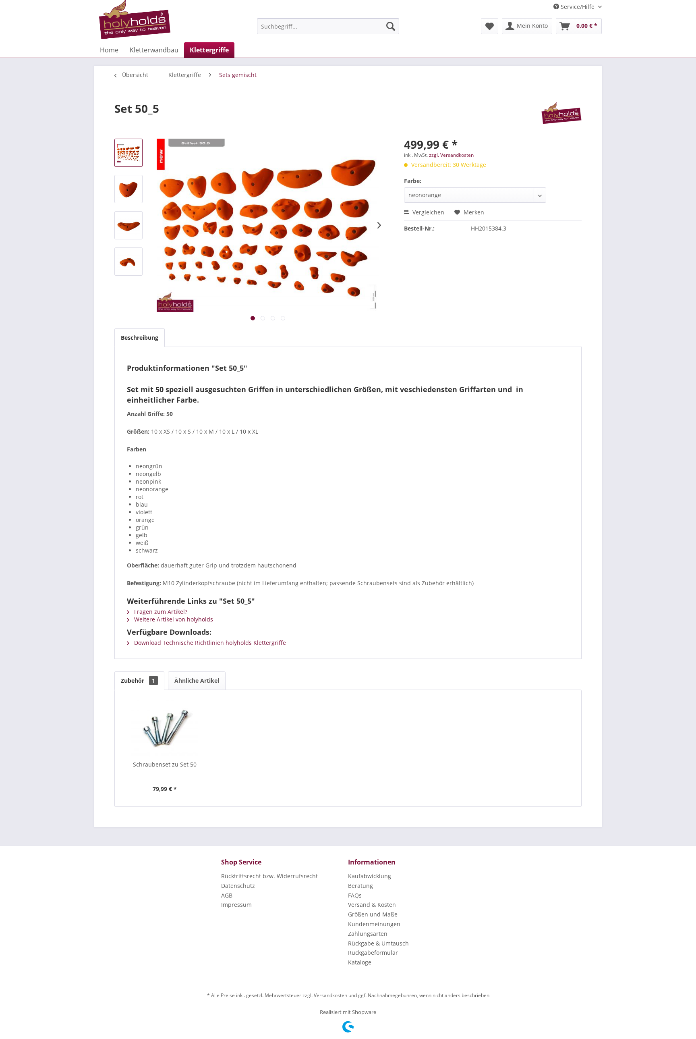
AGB (226, 895)
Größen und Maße (373, 914)
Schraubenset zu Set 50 (165, 764)
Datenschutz (238, 885)
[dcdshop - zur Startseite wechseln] (134, 19)
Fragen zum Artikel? (160, 611)
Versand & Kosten (372, 904)
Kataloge (359, 962)
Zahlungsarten (367, 933)
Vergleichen (427, 212)
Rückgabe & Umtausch (378, 943)
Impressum (236, 904)
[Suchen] (390, 26)
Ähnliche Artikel (196, 680)
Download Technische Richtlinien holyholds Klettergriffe (209, 642)
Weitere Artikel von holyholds (173, 619)
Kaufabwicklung (369, 876)
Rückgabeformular (373, 952)
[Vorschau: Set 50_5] (128, 153)
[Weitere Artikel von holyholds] (561, 116)
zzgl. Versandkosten (451, 155)
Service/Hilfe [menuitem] (577, 6)
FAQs (355, 895)
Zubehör (138, 680)
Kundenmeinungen (374, 924)
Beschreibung (139, 337)
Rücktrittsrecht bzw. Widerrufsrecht (269, 876)
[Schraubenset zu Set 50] (165, 728)
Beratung (360, 885)
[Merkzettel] (489, 26)
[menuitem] (328, 26)
